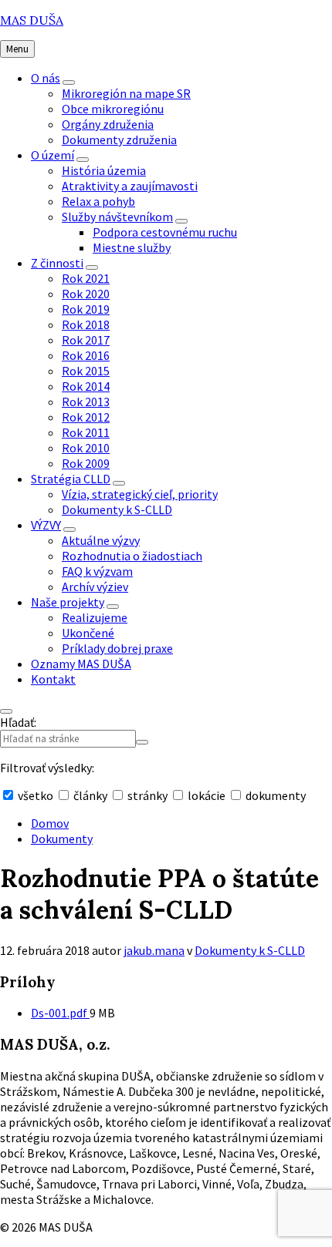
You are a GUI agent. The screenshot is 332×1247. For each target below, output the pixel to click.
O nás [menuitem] (45, 78)
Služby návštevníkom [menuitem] (117, 216)
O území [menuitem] (52, 155)
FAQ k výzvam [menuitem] (97, 571)
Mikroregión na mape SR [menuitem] (126, 93)
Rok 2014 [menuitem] (86, 386)
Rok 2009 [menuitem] (86, 463)
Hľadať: (18, 722)
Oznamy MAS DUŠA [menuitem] (81, 663)
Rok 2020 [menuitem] (86, 293)
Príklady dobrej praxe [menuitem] (117, 648)
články (90, 795)
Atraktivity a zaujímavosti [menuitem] (130, 185)
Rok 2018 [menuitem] (86, 324)
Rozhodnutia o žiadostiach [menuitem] (132, 555)
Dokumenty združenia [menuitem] (119, 139)
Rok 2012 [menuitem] (86, 417)
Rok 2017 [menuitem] (86, 340)
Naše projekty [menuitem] (67, 602)
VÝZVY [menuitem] (46, 525)
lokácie (206, 795)
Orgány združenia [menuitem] (108, 124)
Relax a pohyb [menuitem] (98, 201)
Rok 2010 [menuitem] (86, 447)
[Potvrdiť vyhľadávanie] (142, 742)
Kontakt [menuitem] (53, 679)
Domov (50, 823)
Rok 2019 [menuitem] (86, 309)
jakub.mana (154, 950)
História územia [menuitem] (104, 170)
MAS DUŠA (31, 20)
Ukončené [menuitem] (88, 632)
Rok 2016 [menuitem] (86, 355)
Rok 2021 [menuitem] (86, 278)
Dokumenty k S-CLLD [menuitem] (117, 509)
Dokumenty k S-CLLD (250, 950)
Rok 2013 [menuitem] (86, 401)
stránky (147, 795)
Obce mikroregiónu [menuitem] (113, 108)
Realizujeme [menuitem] (94, 617)
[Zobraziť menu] (69, 82)
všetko (35, 795)
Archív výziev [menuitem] (95, 586)
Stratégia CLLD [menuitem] (70, 478)
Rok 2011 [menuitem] (86, 432)
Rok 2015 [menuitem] (86, 370)
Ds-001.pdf (60, 1012)
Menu (17, 48)
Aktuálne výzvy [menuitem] (101, 540)
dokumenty (274, 795)
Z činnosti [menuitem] (57, 263)
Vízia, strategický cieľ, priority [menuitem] (140, 494)
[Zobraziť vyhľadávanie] (6, 711)
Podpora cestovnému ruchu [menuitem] (165, 232)
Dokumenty (62, 838)
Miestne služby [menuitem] (132, 247)
